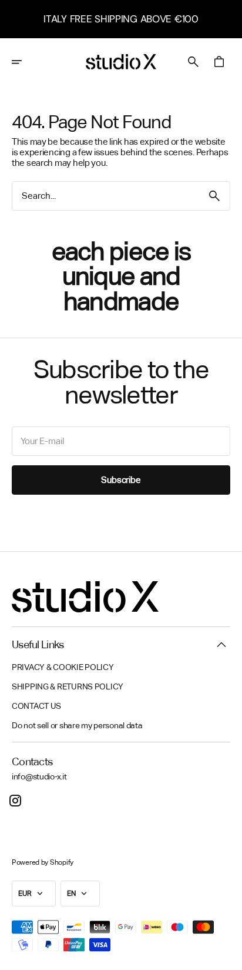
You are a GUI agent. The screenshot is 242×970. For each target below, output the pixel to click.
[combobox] (105, 195)
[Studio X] (121, 61)
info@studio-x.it (39, 776)
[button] (25, 62)
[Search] (214, 196)
